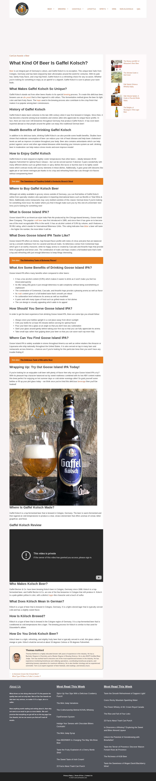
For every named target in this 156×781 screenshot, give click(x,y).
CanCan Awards (16, 56)
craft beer (38, 220)
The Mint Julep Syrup (66, 733)
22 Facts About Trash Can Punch (71, 766)
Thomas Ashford (35, 650)
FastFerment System (66, 717)
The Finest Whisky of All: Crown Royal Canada (124, 707)
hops (39, 100)
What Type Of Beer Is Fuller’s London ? (26, 676)
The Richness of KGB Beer (115, 756)
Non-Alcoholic (126, 9)
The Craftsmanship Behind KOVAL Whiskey (75, 710)
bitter (86, 226)
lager (51, 595)
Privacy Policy (68, 775)
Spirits (102, 9)
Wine (114, 9)
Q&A (138, 9)
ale (24, 97)
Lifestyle (91, 9)
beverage (82, 381)
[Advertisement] (78, 35)
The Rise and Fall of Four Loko (117, 714)
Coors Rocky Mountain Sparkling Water (121, 700)
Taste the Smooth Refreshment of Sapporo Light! (124, 693)
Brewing (62, 9)
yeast (28, 97)
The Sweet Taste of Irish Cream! (70, 759)
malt (20, 294)
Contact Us (89, 775)
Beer (50, 9)
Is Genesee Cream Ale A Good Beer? (25, 674)
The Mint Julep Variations (67, 703)
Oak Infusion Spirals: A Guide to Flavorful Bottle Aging (132, 98)
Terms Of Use (79, 775)
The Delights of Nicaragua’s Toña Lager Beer (131, 110)
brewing (66, 94)
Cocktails (76, 9)
